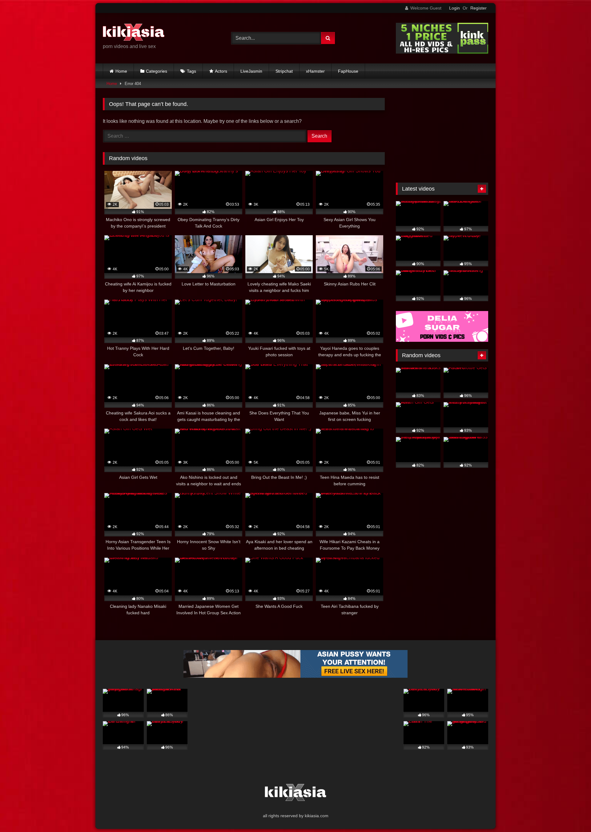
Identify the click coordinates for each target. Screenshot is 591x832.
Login (454, 8)
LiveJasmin (251, 71)
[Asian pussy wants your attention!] (295, 676)
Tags (191, 71)
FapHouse (348, 71)
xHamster (315, 71)
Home (121, 71)
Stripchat (284, 71)
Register (478, 8)
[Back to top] (572, 814)
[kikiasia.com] (133, 33)
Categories (156, 71)
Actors (221, 71)
